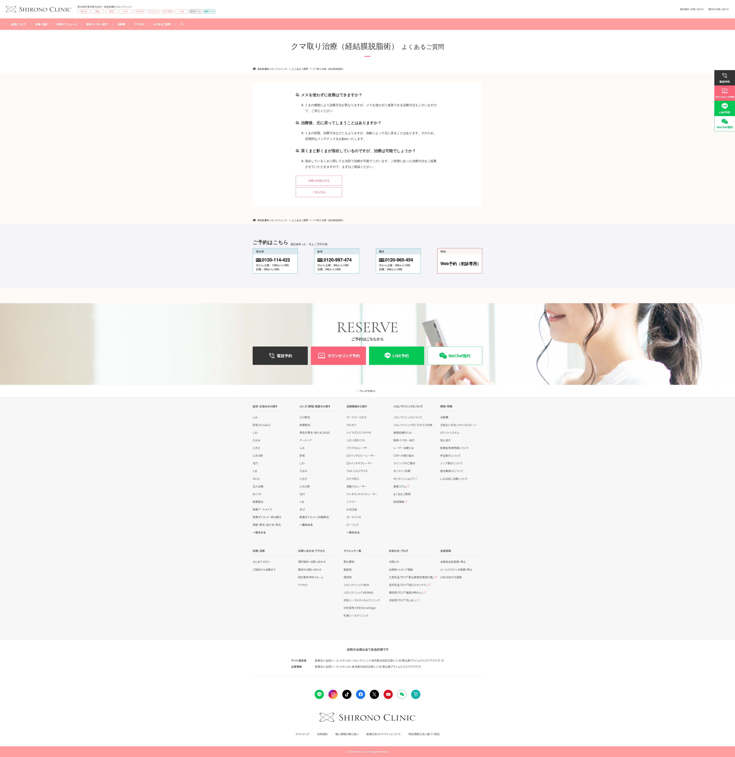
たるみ (256, 440)
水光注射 (351, 509)
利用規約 (322, 734)
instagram (333, 694)
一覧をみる (259, 532)
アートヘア (306, 440)
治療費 (444, 417)
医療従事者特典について (454, 447)
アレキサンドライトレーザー (361, 494)
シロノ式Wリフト (355, 440)
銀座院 (348, 569)
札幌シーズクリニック (356, 615)
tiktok (346, 694)
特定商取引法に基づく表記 (424, 734)
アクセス (139, 24)
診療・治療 (41, 24)
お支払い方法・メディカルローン (458, 424)
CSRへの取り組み (403, 455)
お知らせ (394, 561)
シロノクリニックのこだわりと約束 (412, 424)
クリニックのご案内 (404, 463)
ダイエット (153, 11)
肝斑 (302, 455)
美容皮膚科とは (402, 432)
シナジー (351, 501)
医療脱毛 (258, 501)
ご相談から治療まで (264, 569)
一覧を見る (319, 192)
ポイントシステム (449, 432)
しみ (255, 417)
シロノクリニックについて (407, 417)
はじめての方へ (262, 561)
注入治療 (258, 486)
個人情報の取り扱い (347, 734)
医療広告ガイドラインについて (383, 734)
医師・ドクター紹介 (97, 24)
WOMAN (139, 11)
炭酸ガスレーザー (356, 486)
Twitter (374, 694)
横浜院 (348, 577)
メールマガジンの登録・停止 (456, 569)
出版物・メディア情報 (401, 569)
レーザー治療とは (403, 447)
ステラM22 (352, 478)
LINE (319, 694)
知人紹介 (445, 440)
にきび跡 (258, 455)
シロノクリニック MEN (356, 584)
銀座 (97, 11)
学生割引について (450, 455)
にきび (256, 447)
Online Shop (415, 694)
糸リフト (257, 494)
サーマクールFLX (356, 417)
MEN (125, 11)
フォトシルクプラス (357, 470)
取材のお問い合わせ (718, 9)
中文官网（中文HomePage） (360, 607)
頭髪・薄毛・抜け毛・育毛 (267, 524)
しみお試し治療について (454, 478)
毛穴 (255, 463)
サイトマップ (302, 734)
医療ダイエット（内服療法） (315, 517)
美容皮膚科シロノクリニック (272, 68)
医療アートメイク (262, 509)
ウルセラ (351, 424)
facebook (360, 694)
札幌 (181, 11)
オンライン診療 (401, 470)
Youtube (388, 694)
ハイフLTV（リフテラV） (359, 432)
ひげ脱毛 (305, 417)
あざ (302, 509)
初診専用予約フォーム (310, 577)
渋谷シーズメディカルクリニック (362, 600)
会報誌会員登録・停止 (453, 561)
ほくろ (256, 478)
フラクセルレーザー (357, 447)
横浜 (111, 11)
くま (255, 470)
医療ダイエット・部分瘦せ (267, 517)
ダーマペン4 (353, 517)
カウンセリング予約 (724, 96)
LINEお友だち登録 (451, 577)
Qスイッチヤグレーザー (359, 463)
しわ (255, 432)
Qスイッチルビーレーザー (361, 455)
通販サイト (209, 11)
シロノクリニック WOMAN (358, 592)
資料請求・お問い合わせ (692, 9)
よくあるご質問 (162, 24)
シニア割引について (451, 463)
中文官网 (167, 11)
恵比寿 (83, 11)
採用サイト (195, 11)
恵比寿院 (349, 561)
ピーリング (352, 524)
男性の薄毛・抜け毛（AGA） (315, 432)
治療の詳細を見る (319, 180)
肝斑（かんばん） (262, 424)
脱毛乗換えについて (451, 470)
